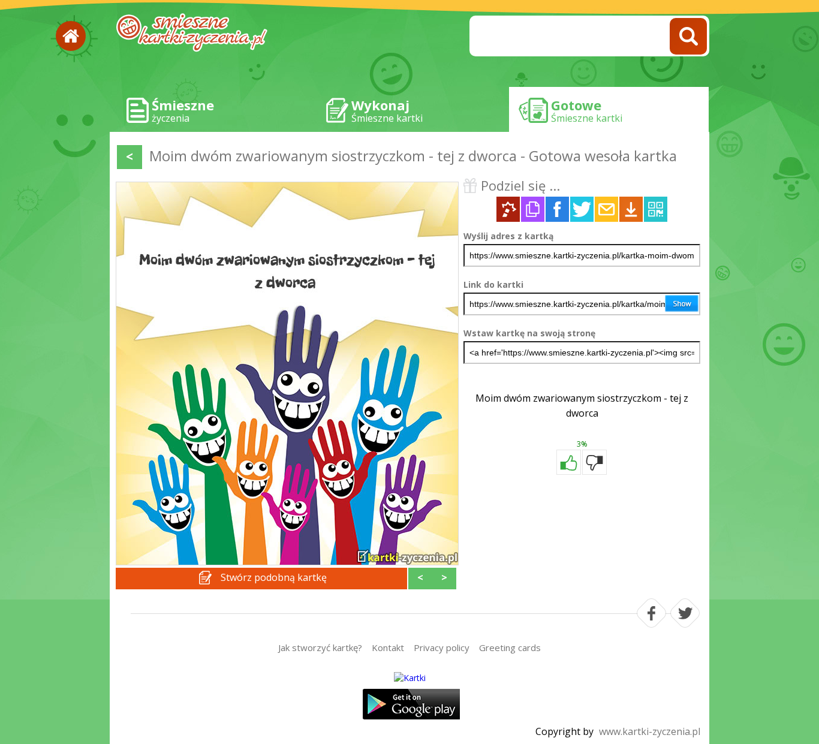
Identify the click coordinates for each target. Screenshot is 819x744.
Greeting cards (510, 647)
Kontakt (388, 647)
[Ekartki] (409, 677)
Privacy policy (441, 647)
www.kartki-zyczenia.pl (649, 731)
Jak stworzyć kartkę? (320, 647)
